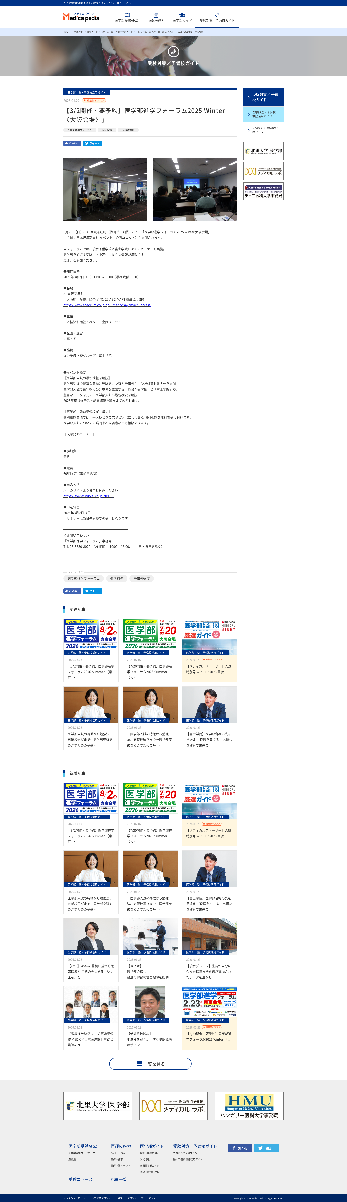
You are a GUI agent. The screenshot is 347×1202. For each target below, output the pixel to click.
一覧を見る (154, 1064)
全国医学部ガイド (149, 1165)
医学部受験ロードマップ (81, 1153)
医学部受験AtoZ (126, 20)
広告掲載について (101, 1198)
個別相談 (107, 130)
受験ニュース (80, 1179)
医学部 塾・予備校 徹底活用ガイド (264, 114)
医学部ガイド (182, 20)
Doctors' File (118, 1153)
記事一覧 (119, 1179)
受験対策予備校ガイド (217, 20)
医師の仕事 (117, 1159)
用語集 (72, 1159)
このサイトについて (126, 1198)
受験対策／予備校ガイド (86, 32)
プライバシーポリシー (75, 1198)
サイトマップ (148, 1198)
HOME (66, 32)
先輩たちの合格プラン (185, 1153)
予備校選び (128, 130)
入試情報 (145, 1159)
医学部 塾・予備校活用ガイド (117, 32)
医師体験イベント (120, 1165)
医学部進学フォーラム (80, 130)
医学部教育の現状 (149, 1172)
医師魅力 (156, 20)
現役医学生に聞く (149, 1153)
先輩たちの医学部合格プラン (265, 130)
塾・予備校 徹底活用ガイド (188, 1159)
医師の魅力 (121, 1146)
